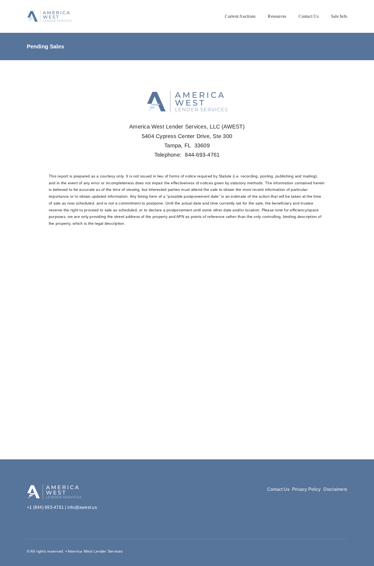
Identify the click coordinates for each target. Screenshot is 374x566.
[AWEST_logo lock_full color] (49, 12)
